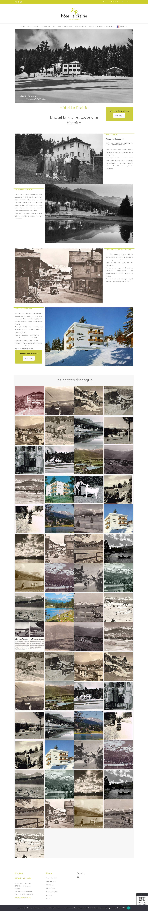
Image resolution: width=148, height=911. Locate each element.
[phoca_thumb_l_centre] (118, 666)
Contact (100, 26)
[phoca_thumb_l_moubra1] (59, 784)
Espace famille (80, 26)
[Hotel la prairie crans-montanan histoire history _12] (29, 577)
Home (23, 26)
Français (123, 26)
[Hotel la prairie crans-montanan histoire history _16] (88, 518)
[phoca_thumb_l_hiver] (88, 754)
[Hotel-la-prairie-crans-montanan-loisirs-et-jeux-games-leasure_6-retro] (29, 400)
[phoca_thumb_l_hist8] (118, 725)
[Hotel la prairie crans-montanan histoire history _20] (88, 489)
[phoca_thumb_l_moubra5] (118, 813)
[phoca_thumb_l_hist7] (29, 754)
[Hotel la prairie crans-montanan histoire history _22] (88, 430)
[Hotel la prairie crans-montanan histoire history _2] (29, 636)
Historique (68, 26)
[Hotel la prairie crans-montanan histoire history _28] (29, 489)
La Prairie (109, 155)
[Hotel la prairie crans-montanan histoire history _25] (59, 459)
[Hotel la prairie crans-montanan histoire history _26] (88, 459)
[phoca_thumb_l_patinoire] (29, 843)
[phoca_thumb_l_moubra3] (29, 784)
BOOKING (110, 26)
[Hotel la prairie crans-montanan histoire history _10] (88, 548)
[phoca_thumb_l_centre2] (88, 666)
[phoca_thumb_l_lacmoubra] (118, 784)
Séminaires (57, 26)
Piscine (91, 26)
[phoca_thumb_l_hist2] (118, 695)
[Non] (145, 908)
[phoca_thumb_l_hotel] (118, 754)
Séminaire (50, 885)
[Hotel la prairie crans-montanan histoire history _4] (88, 607)
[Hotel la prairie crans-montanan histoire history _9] (59, 548)
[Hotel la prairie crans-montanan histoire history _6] (29, 607)
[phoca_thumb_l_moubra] (88, 784)
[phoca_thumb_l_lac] (88, 813)
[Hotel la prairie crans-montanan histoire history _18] (29, 518)
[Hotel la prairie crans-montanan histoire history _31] (118, 400)
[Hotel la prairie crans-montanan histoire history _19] (118, 489)
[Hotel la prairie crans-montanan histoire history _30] (29, 430)
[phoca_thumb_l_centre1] (59, 666)
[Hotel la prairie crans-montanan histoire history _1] (59, 636)
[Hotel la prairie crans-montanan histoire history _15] (118, 518)
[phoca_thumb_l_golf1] (88, 636)
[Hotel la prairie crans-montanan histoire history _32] (88, 400)
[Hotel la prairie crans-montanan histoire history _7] (118, 577)
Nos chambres (33, 26)
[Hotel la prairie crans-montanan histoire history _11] (118, 548)
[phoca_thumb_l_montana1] (59, 813)
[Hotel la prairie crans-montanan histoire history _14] (88, 577)
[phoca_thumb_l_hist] (88, 695)
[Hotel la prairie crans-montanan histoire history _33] (59, 400)
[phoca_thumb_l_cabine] (29, 695)
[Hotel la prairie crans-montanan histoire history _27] (118, 459)
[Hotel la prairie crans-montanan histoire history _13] (59, 577)
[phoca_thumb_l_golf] (118, 636)
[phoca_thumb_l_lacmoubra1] (29, 813)
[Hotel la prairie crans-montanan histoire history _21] (59, 489)
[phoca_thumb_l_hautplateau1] (59, 695)
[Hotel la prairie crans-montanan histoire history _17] (59, 518)
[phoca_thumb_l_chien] (29, 666)
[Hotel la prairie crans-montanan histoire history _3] (118, 607)
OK (129, 908)
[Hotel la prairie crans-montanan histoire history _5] (59, 607)
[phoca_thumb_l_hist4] (59, 725)
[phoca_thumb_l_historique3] (59, 754)
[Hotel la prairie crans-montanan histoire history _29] (59, 430)
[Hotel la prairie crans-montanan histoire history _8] (29, 548)
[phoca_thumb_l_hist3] (29, 725)
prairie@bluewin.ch (23, 897)
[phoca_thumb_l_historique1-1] (88, 725)
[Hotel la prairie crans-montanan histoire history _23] (118, 430)
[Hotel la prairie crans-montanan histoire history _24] (29, 459)
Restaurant (46, 26)
